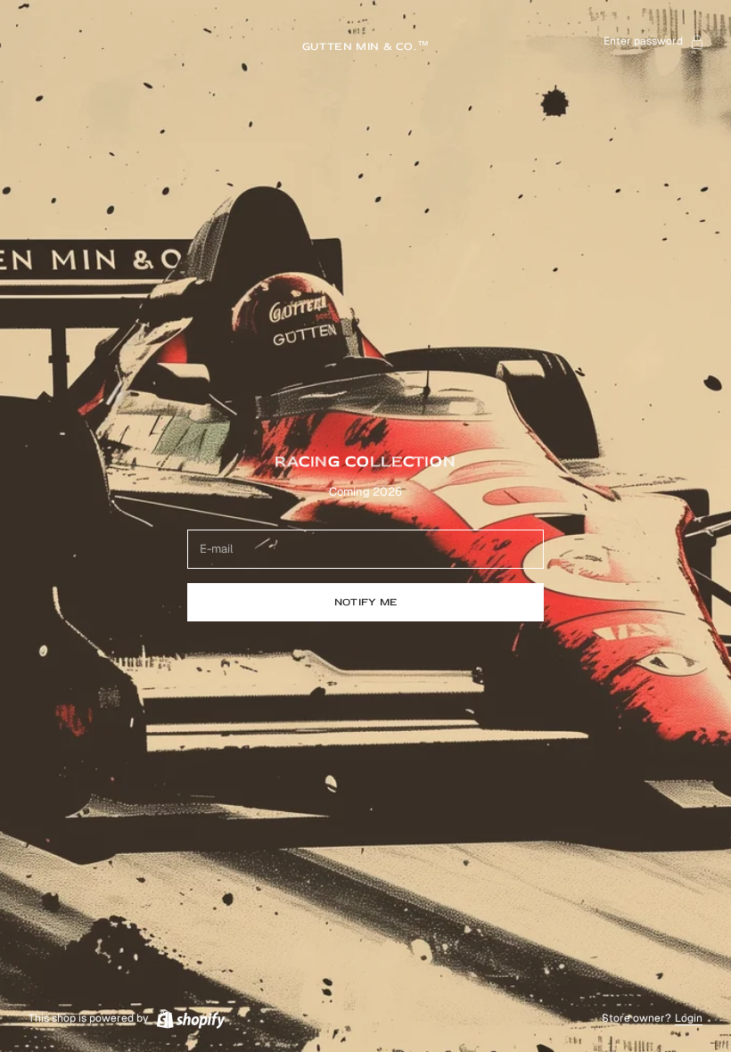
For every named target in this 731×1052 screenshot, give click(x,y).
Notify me (365, 602)
